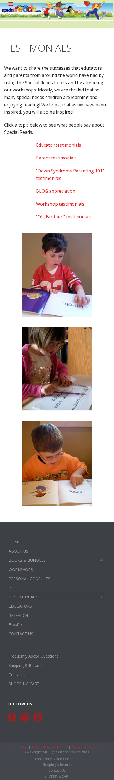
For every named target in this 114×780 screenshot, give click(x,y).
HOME (14, 542)
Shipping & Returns (26, 665)
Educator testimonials (58, 145)
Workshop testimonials (60, 204)
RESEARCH (18, 615)
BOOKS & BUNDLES (27, 560)
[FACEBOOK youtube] (37, 717)
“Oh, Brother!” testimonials (64, 217)
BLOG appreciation (55, 191)
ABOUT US (18, 551)
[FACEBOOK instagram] (24, 717)
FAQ (35, 747)
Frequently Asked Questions (34, 656)
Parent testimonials (56, 158)
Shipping (19, 747)
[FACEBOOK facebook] (11, 717)
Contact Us (18, 674)
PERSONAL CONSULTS (29, 578)
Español (16, 624)
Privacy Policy (55, 747)
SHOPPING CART (24, 683)
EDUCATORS (20, 606)
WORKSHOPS (21, 569)
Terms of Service (87, 747)
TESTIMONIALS (23, 597)
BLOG (14, 587)
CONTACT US (21, 633)
